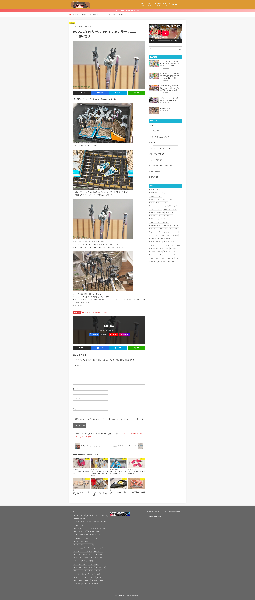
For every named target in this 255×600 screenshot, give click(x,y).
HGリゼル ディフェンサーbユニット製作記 (95, 312)
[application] (165, 33)
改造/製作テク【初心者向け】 (160, 165)
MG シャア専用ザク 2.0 (157, 212)
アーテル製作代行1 (164, 238)
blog (152, 125)
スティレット (154, 248)
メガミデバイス (155, 160)
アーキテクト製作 (173, 235)
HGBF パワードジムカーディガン (160, 193)
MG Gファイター (162, 202)
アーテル (153, 238)
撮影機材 (153, 261)
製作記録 (88, 14)
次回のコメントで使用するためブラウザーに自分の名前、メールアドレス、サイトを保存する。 (110, 419)
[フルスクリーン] (179, 41)
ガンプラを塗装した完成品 (160, 137)
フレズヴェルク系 (170, 251)
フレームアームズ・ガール (160, 148)
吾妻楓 (171, 258)
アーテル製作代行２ (156, 242)
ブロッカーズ (154, 255)
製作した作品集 (80, 14)
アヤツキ (175, 232)
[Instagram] (179, 4)
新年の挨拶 (162, 261)
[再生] (151, 41)
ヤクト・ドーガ (166, 255)
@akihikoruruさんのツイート (157, 516)
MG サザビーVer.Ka (170, 209)
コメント (77, 365)
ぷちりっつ (154, 232)
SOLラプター (174, 228)
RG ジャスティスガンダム (158, 219)
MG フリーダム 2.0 (172, 212)
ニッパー (174, 248)
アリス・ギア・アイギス (157, 235)
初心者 (164, 258)
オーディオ (154, 131)
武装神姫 (171, 261)
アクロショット (165, 232)
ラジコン (176, 255)
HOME (73, 14)
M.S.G (152, 202)
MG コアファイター (156, 209)
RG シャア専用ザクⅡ (167, 215)
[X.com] (104, 334)
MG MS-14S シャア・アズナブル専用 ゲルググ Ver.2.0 (166, 206)
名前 (75, 389)
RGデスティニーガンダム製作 (159, 228)
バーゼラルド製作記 (156, 251)
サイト (75, 409)
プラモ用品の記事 (156, 154)
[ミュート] (176, 41)
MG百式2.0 (154, 215)
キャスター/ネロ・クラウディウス (160, 245)
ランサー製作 (154, 258)
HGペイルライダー (156, 196)
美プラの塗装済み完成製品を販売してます (127, 10)
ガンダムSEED (170, 242)
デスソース (154, 142)
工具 (178, 258)
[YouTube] (176, 4)
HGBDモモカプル (156, 189)
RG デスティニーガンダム (172, 225)
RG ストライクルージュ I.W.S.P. (159, 222)
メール (76, 399)
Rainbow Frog (123, 595)
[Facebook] (173, 4)
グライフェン (177, 245)
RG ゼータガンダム (156, 225)
